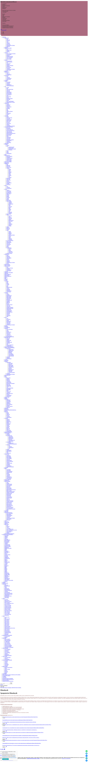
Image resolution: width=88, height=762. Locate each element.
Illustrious (8, 105)
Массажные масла (10, 505)
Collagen (10, 202)
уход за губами (7, 613)
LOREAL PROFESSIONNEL (9, 347)
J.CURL (5, 279)
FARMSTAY (6, 557)
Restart (8, 412)
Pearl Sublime (9, 456)
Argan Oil (8, 91)
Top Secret (8, 118)
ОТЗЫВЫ (4, 676)
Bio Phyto (8, 108)
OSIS (7, 452)
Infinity (8, 116)
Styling (8, 100)
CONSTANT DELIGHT (8, 126)
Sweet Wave (9, 184)
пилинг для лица (7, 609)
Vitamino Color (11, 350)
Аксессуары (9, 70)
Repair (10, 207)
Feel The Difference (10, 461)
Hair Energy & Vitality (12, 148)
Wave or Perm (9, 478)
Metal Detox (11, 351)
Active (10, 236)
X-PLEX (8, 394)
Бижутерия (4, 21)
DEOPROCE (6, 547)
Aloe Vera (8, 90)
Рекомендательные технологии (7, 27)
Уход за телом (9, 59)
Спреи (5, 587)
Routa (7, 150)
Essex (9, 249)
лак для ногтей (7, 636)
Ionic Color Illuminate (10, 101)
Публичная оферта (5, 24)
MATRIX (6, 361)
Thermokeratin (9, 242)
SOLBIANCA (6, 480)
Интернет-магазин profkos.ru (8, 1)
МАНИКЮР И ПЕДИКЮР (7, 635)
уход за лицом (6, 659)
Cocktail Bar (9, 381)
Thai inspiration (9, 488)
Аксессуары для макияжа (8, 647)
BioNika (8, 378)
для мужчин (6, 664)
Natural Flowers (9, 460)
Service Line (11, 252)
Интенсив (8, 127)
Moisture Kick (11, 437)
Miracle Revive (11, 220)
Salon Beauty (9, 385)
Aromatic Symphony (10, 307)
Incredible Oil (9, 321)
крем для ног (6, 625)
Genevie (8, 229)
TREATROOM (7, 578)
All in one (8, 459)
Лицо (3, 14)
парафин (5, 637)
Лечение (8, 258)
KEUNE (5, 325)
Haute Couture (9, 201)
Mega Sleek (10, 370)
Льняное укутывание (10, 492)
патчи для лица (7, 612)
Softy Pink (8, 179)
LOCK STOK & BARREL (8, 346)
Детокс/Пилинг (7, 592)
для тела (5, 662)
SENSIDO (6, 467)
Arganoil (8, 294)
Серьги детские (7, 669)
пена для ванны (7, 618)
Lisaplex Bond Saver (10, 344)
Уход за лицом (9, 58)
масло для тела (7, 629)
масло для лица (7, 604)
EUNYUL (6, 555)
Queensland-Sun (9, 472)
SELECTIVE (6, 453)
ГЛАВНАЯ (4, 3)
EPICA (5, 185)
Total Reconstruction (10, 308)
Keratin (8, 87)
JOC (7, 62)
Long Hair (10, 206)
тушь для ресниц (7, 643)
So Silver (10, 367)
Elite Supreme (9, 135)
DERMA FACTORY (7, 548)
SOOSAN (6, 577)
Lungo (10, 222)
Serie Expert (8, 348)
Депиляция (8, 315)
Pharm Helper (9, 514)
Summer (10, 225)
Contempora (8, 63)
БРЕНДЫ (4, 37)
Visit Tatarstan (9, 531)
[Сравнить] (6, 723)
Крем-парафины (9, 156)
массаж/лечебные (7, 631)
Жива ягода (9, 193)
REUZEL (6, 410)
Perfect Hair (8, 377)
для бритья (6, 650)
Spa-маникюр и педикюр (11, 508)
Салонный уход (9, 477)
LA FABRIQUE (7, 327)
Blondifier (10, 352)
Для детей (4, 19)
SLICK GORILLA (7, 479)
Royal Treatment (9, 93)
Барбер (8, 50)
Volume (10, 209)
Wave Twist (10, 221)
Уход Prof (8, 82)
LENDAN (6, 328)
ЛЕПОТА (6, 523)
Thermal (8, 168)
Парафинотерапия (10, 56)
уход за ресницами (7, 614)
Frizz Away (10, 439)
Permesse (8, 64)
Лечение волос (9, 119)
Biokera (8, 422)
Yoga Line (8, 499)
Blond (10, 204)
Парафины (8, 157)
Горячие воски (9, 159)
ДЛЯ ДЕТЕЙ (4, 656)
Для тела (8, 314)
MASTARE (6, 360)
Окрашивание (9, 74)
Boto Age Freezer (9, 404)
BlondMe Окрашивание (13, 443)
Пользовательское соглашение (7, 26)
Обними (8, 190)
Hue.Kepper (8, 178)
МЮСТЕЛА (6, 524)
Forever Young (9, 106)
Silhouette (8, 402)
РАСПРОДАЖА (5, 583)
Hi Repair (8, 424)
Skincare (10, 177)
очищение (6, 599)
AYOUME (6, 539)
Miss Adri (8, 39)
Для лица (8, 313)
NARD (5, 570)
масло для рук (6, 620)
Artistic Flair (9, 455)
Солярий (8, 245)
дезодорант (6, 634)
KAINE (5, 561)
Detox (10, 173)
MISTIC (5, 568)
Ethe (7, 164)
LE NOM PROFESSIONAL (9, 336)
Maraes (8, 283)
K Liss (8, 263)
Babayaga (8, 228)
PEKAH (5, 572)
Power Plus (8, 99)
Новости (3, 23)
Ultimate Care (9, 386)
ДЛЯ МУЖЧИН (5, 648)
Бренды (3, 4)
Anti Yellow (10, 251)
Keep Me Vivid (11, 369)
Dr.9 (7, 525)
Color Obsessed (11, 366)
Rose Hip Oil (9, 96)
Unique (10, 223)
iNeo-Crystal (9, 241)
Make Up (8, 429)
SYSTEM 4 (6, 510)
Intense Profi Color (10, 393)
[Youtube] (4, 749)
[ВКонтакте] (3, 749)
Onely (8, 255)
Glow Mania (11, 363)
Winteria (10, 224)
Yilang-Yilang (9, 298)
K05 (7, 282)
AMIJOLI (6, 536)
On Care (8, 454)
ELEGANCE (6, 162)
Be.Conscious (9, 67)
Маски (5, 586)
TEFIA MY (6, 511)
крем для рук (6, 619)
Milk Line (8, 302)
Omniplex (8, 261)
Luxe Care (8, 305)
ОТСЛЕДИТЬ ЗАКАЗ (6, 675)
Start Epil (8, 55)
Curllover (8, 462)
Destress (10, 175)
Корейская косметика (6, 5)
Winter (10, 237)
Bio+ (7, 146)
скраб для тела (6, 628)
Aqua (9, 216)
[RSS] (1, 749)
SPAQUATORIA (7, 481)
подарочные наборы (8, 655)
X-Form (8, 284)
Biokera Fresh (9, 421)
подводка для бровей (8, 645)
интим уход (6, 633)
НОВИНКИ (4, 673)
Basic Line (8, 384)
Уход (7, 72)
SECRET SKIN (7, 574)
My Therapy (9, 319)
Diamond (10, 217)
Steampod (8, 357)
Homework (8, 400)
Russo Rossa (9, 200)
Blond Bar (10, 212)
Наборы (8, 483)
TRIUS (5, 520)
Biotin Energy (9, 297)
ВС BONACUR (9, 435)
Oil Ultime (8, 434)
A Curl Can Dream (12, 372)
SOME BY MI (6, 576)
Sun (9, 176)
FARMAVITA (6, 254)
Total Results (9, 362)
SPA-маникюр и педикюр (11, 53)
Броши (5, 672)
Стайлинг (8, 43)
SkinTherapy (9, 403)
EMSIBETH (6, 163)
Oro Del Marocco (9, 61)
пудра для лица (7, 642)
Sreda (7, 509)
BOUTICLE (6, 75)
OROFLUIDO (6, 397)
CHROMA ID (9, 450)
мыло (5, 617)
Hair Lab (8, 419)
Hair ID (8, 331)
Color (9, 205)
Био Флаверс (9, 128)
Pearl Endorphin (9, 485)
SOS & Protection (9, 471)
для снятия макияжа (7, 646)
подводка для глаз (7, 644)
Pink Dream (8, 388)
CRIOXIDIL (6, 143)
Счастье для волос (10, 129)
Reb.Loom (8, 166)
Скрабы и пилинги (10, 501)
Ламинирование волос (8, 594)
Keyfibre (8, 183)
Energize (10, 171)
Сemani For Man (9, 463)
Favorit (8, 259)
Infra (7, 88)
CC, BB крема (6, 641)
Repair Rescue (11, 438)
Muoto (8, 152)
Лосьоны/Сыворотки (8, 590)
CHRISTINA (6, 103)
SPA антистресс (9, 134)
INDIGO (5, 277)
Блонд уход (8, 121)
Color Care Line (9, 131)
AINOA (8, 145)
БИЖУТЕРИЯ (4, 666)
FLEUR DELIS (7, 264)
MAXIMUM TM (7, 375)
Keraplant (8, 341)
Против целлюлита (10, 500)
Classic (10, 231)
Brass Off (10, 368)
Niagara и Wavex (9, 253)
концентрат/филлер (7, 607)
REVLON (6, 411)
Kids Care (8, 428)
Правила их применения (66, 758)
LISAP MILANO (7, 337)
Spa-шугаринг (9, 54)
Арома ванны (9, 506)
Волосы (3, 13)
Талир (8, 527)
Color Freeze (11, 436)
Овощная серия (9, 493)
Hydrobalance (11, 203)
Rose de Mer (9, 113)
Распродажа (4, 7)
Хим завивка (9, 142)
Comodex (8, 107)
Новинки (4, 8)
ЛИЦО (3, 598)
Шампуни (6, 584)
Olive (7, 95)
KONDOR (6, 326)
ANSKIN (6, 537)
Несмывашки (6, 588)
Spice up (8, 498)
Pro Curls (8, 122)
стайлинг (6, 653)
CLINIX (8, 433)
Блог (1, 755)
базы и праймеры (7, 639)
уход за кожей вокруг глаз (8, 603)
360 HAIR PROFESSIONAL (9, 533)
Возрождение (9, 494)
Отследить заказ (5, 11)
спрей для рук (6, 623)
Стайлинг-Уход (9, 310)
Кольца (5, 670)
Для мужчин (4, 18)
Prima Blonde (9, 213)
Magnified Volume (10, 98)
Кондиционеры (7, 585)
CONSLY (6, 543)
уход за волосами (7, 657)
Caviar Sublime (9, 458)
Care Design (9, 469)
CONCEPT (6, 115)
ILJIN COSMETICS (7, 276)
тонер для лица (7, 611)
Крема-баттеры (9, 502)
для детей (6, 665)
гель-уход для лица (7, 605)
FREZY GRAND (7, 265)
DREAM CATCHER (8, 161)
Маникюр (8, 46)
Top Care (8, 338)
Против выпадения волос (11, 133)
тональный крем (7, 640)
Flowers (8, 195)
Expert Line (8, 44)
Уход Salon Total (9, 117)
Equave (8, 413)
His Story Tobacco (10, 406)
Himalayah (8, 486)
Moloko (8, 196)
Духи (7, 482)
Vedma (8, 226)
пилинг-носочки (7, 626)
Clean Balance (11, 441)
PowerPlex (8, 464)
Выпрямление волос (8, 595)
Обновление (9, 495)
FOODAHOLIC (7, 558)
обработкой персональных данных (33, 758)
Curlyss (8, 288)
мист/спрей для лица (8, 610)
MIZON (5, 569)
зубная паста (6, 615)
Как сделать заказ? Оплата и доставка (9, 10)
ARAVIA (6, 52)
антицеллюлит (7, 630)
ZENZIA (5, 581)
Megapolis (8, 379)
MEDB (5, 566)
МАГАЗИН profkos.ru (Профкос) (6, 687)
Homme (8, 427)
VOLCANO (6, 521)
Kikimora (8, 227)
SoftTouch (8, 407)
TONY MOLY (6, 579)
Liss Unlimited (11, 354)
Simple (8, 320)
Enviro (8, 97)
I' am (7, 318)
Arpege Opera (9, 167)
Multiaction (8, 165)
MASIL (5, 564)
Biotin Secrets (9, 120)
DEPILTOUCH (7, 155)
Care (9, 211)
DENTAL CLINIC (7, 546)
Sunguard (8, 405)
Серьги (5, 668)
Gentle (10, 174)
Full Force (8, 380)
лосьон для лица (7, 608)
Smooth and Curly (9, 304)
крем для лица (6, 600)
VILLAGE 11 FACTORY (8, 580)
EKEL (5, 550)
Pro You (8, 415)
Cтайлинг (8, 141)
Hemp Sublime (9, 457)
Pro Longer (10, 353)
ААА (7, 285)
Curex (8, 230)
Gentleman (10, 239)
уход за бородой (7, 652)
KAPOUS (6, 292)
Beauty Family (9, 382)
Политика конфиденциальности (8, 25)
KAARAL (6, 280)
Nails (7, 316)
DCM (5, 154)
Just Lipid (10, 215)
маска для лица (7, 602)
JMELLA (6, 560)
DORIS (5, 549)
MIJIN (5, 567)
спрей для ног (6, 624)
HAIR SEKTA (6, 275)
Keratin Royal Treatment (10, 383)
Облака (8, 194)
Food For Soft (11, 365)
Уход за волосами (10, 57)
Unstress (8, 114)
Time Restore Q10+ (12, 440)
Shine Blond (9, 389)
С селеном (8, 528)
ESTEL (5, 189)
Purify (8, 281)
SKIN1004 (6, 575)
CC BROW (6, 80)
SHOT (5, 468)
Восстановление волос (10, 130)
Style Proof (8, 181)
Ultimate (8, 339)
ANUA (5, 538)
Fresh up (8, 124)
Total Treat (10, 371)
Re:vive (8, 303)
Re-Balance (10, 149)
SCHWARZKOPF (7, 432)
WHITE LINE (6, 522)
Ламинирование (9, 132)
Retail (7, 390)
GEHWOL (6, 271)
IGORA (8, 449)
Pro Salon (8, 197)
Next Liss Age (9, 332)
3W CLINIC (6, 535)
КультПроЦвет (9, 192)
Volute (10, 210)
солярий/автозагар (7, 632)
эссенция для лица (7, 606)
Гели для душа (9, 503)
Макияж (3, 17)
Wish (7, 112)
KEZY (5, 317)
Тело (3, 15)
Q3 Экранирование (10, 240)
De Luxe (10, 248)
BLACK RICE (6, 541)
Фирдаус (8, 526)
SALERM (6, 418)
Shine (9, 208)
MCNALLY (6, 565)
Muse (7, 110)
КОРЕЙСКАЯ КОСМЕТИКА (7, 534)
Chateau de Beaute (10, 111)
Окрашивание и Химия (11, 45)
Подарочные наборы (6, 20)
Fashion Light (9, 340)
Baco (7, 286)
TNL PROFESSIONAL (8, 512)
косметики (6, 663)
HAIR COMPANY (7, 274)
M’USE (8, 246)
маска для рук (6, 622)
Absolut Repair (11, 349)
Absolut (8, 425)
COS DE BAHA (7, 544)
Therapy (10, 232)
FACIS (5, 553)
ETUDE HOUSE (7, 554)
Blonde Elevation (9, 287)
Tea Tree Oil (9, 94)
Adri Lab (8, 42)
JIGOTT (5, 559)
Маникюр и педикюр (6, 16)
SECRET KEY (7, 573)
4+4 (9, 448)
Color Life (10, 218)
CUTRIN (6, 144)
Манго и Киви (9, 490)
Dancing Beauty (9, 497)
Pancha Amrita (9, 487)
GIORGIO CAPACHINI (8, 272)
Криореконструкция (10, 139)
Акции (3, 6)
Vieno (7, 151)
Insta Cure (10, 364)
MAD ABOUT (9, 451)
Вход (3, 33)
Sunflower (10, 238)
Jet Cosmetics (9, 401)
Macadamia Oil (9, 295)
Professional (8, 399)
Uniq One (8, 414)
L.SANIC (6, 563)
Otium (8, 214)
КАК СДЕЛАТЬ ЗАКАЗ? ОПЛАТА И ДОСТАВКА (11, 674)
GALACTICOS (7, 266)
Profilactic (8, 301)
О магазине (4, 12)
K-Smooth (8, 474)
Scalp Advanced (11, 355)
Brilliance (10, 233)
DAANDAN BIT (7, 545)
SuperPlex (8, 66)
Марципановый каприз (11, 491)
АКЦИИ (3, 582)
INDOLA (8, 444)
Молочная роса (9, 504)
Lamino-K (8, 475)
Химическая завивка (10, 85)
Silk (7, 109)
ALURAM (6, 47)
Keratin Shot (9, 423)
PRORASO (6, 408)
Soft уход (8, 40)
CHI (5, 86)
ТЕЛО (3, 616)
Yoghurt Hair (9, 309)
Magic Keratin (9, 296)
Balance (10, 172)
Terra (7, 330)
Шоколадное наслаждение (11, 489)
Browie (10, 250)
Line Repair (8, 104)
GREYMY (6, 273)
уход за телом (6, 651)
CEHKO (5, 81)
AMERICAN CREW (8, 48)
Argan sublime (9, 257)
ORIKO (5, 571)
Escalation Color (9, 342)
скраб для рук (6, 621)
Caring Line (8, 306)
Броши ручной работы (8, 667)
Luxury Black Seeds (10, 89)
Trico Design (9, 470)
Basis (9, 170)
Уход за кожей (9, 160)
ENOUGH (6, 552)
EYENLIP (6, 556)
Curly (7, 41)
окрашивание (6, 654)
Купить (4, 723)
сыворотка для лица (7, 601)
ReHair (8, 199)
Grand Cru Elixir (9, 484)
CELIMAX (6, 542)
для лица (6, 661)
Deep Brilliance (9, 92)
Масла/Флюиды (7, 589)
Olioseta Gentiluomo (10, 65)
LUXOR (5, 359)
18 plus (8, 198)
